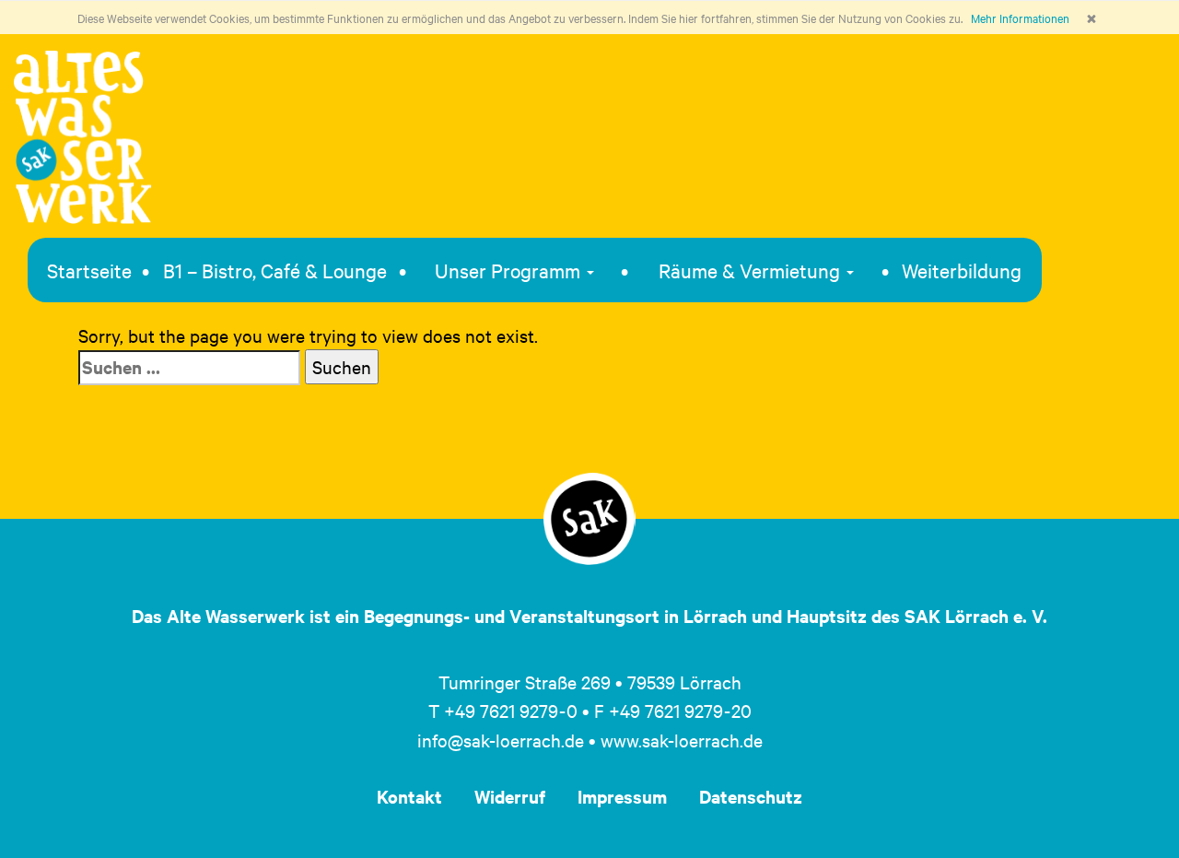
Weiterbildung (961, 270)
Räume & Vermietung (752, 270)
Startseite (89, 270)
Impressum (622, 796)
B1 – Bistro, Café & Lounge (275, 270)
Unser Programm (510, 270)
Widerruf (509, 796)
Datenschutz (750, 796)
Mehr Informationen (1020, 17)
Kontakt (409, 796)
